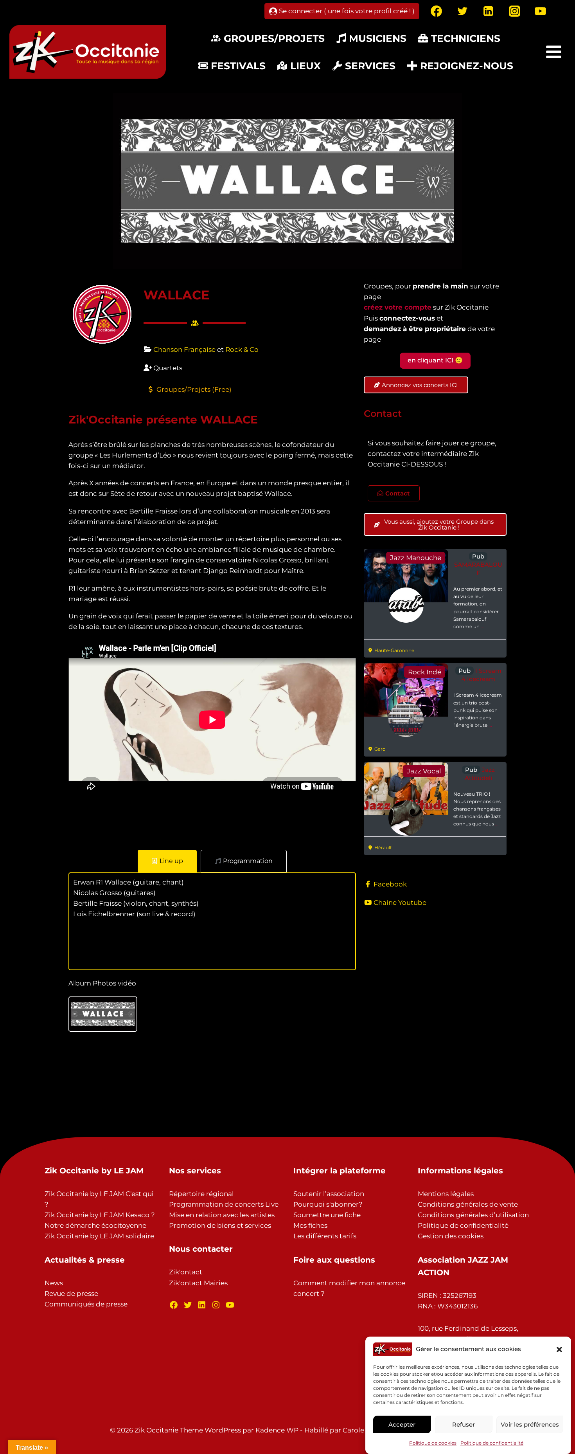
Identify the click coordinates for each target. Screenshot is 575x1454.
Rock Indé (424, 672)
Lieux (305, 66)
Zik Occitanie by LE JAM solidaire (99, 1236)
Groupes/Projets (274, 38)
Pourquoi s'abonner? (328, 1204)
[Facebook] (436, 11)
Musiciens (377, 38)
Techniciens (465, 38)
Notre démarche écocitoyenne (95, 1225)
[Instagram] (514, 11)
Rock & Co (242, 349)
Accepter (401, 1424)
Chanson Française (184, 349)
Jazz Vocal (424, 771)
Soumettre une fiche (327, 1215)
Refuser (463, 1424)
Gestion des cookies (450, 1236)
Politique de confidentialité (491, 1443)
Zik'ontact (185, 1272)
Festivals (238, 66)
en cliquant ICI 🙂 (435, 360)
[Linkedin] (488, 11)
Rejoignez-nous (466, 66)
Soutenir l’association (328, 1194)
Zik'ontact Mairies (198, 1283)
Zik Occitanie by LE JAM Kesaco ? (100, 1215)
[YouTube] (540, 11)
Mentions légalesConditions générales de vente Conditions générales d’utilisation (473, 1204)
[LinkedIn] (202, 1305)
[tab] (167, 861)
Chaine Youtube (400, 902)
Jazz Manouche (415, 558)
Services (370, 66)
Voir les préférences (530, 1424)
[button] (559, 1349)
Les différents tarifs (324, 1236)
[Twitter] (462, 11)
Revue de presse (71, 1293)
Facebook (390, 884)
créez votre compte (397, 307)
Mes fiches (310, 1225)
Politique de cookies (432, 1443)
